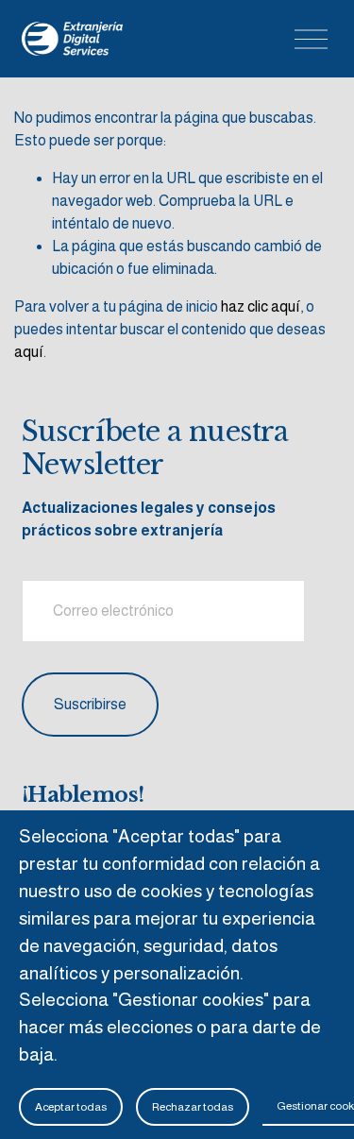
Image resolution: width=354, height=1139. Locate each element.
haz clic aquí (260, 306)
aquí (28, 352)
